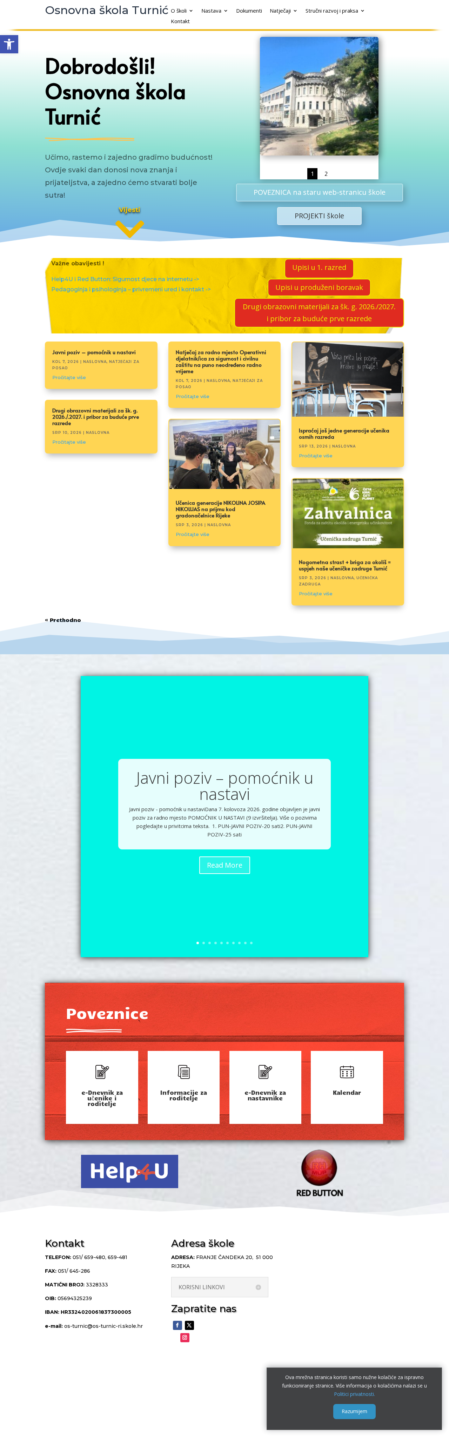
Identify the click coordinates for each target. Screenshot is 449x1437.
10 (251, 943)
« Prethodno (63, 620)
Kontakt (180, 22)
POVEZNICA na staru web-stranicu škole (320, 192)
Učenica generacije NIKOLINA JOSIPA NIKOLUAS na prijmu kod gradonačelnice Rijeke (220, 509)
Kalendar (347, 1092)
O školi (179, 11)
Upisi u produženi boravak (319, 287)
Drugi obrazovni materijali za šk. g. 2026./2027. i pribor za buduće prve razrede (319, 312)
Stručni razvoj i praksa (332, 11)
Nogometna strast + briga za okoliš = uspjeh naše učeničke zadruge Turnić (345, 565)
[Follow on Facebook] (177, 1325)
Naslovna (95, 361)
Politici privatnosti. (354, 1393)
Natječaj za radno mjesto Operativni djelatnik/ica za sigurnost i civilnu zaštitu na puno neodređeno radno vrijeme (221, 361)
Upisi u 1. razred (319, 267)
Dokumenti (249, 11)
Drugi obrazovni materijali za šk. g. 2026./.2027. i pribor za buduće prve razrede (95, 416)
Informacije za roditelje (183, 1095)
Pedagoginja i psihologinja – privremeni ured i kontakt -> (131, 289)
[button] (9, 44)
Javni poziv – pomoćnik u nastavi (94, 352)
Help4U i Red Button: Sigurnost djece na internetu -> (125, 279)
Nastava (211, 11)
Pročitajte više (69, 377)
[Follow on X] (189, 1325)
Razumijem (354, 1411)
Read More (224, 865)
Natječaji (280, 11)
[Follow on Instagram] (184, 1337)
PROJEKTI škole (319, 215)
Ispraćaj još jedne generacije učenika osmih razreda (344, 433)
